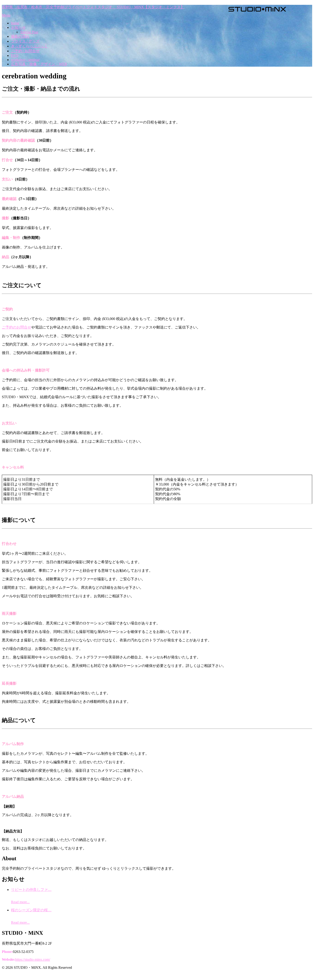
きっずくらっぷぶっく (29, 46)
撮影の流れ (20, 36)
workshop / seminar (25, 60)
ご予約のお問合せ (16, 327)
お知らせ (18, 27)
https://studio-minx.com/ (32, 959)
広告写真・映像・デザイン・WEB (39, 64)
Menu (6, 15)
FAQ (14, 55)
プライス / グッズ (25, 41)
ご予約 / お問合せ (25, 51)
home (15, 23)
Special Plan (29, 32)
